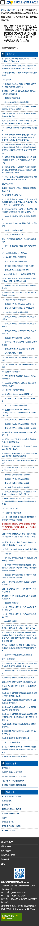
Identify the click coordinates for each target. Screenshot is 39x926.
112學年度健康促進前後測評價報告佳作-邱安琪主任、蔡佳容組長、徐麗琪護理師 (19, 493)
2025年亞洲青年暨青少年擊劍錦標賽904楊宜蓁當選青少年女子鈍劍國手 (19, 518)
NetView (31, 909)
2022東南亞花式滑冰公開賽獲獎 (14, 257)
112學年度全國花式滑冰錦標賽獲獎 (15, 420)
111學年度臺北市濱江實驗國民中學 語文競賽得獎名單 (19, 318)
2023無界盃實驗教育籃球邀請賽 (14, 300)
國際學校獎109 (7, 184)
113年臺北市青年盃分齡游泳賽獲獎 (15, 479)
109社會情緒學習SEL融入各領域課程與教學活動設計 (19, 74)
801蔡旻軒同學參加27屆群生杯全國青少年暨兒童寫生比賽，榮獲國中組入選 (19, 280)
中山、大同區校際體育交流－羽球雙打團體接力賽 (19, 240)
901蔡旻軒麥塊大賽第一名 (12, 372)
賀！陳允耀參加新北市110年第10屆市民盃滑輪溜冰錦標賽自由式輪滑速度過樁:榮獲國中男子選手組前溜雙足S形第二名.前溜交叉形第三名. (19, 149)
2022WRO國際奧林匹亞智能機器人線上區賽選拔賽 (19, 224)
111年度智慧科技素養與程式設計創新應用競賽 (19, 217)
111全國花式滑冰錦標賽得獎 (13, 230)
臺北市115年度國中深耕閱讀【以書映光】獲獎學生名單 (19, 732)
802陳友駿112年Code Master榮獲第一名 (17, 394)
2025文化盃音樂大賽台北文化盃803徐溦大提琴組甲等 (19, 615)
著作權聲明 (6, 851)
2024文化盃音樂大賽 (10, 509)
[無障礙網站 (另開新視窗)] (19, 917)
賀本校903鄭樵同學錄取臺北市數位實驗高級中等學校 (19, 725)
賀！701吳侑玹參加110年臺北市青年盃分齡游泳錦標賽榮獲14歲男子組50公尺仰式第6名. (19, 210)
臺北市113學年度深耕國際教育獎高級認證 (18, 678)
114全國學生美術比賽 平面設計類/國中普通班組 (19, 672)
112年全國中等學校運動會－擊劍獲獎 (16, 338)
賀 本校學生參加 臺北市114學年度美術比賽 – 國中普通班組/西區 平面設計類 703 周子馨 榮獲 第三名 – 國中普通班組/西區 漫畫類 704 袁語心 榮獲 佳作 (19, 636)
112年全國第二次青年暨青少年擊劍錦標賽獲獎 (19, 399)
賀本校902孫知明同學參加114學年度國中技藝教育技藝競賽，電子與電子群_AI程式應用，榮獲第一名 (19, 717)
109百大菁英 (6, 80)
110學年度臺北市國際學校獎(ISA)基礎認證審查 (19, 247)
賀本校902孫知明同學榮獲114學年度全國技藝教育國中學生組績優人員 (19, 694)
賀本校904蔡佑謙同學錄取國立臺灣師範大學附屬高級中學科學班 (19, 701)
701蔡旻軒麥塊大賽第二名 (12, 195)
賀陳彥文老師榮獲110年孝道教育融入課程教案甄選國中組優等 (19, 115)
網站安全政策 (7, 842)
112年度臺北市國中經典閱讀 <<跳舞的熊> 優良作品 (19, 286)
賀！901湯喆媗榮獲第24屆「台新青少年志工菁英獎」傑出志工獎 (19, 469)
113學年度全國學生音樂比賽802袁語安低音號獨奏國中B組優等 (19, 559)
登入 (3, 863)
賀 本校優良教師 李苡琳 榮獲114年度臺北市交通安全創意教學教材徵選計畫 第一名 (19, 665)
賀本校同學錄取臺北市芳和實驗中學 (15, 738)
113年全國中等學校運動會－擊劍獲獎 (16, 475)
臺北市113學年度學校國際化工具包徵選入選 (19, 682)
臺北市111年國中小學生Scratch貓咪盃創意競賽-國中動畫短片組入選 (19, 294)
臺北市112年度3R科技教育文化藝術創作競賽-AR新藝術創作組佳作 (19, 447)
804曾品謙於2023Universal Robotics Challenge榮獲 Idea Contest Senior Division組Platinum (19, 412)
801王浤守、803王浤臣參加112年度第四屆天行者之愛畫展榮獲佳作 (19, 440)
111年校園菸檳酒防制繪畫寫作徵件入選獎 (18, 266)
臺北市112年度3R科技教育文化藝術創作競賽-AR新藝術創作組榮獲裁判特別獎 (19, 454)
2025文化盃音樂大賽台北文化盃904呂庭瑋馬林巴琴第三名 (19, 608)
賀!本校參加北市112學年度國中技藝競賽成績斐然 (19, 461)
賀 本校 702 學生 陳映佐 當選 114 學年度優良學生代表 (19, 687)
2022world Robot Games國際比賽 (14, 253)
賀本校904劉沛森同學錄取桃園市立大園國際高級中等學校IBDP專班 (19, 708)
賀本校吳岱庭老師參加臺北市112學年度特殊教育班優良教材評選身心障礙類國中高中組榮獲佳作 (19, 501)
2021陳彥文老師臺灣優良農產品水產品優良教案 (19, 129)
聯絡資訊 (5, 859)
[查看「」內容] (19, 539)
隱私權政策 (6, 846)
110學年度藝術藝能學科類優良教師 (15, 102)
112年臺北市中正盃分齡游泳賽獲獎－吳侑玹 (19, 428)
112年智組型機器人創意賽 (12, 353)
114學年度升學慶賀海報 (11, 742)
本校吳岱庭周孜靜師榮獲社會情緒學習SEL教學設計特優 (19, 189)
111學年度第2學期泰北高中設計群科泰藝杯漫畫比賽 (19, 343)
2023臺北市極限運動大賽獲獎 (13, 390)
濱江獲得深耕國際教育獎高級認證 (15, 756)
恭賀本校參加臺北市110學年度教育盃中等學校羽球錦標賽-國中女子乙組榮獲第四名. (19, 122)
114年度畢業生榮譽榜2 (10, 621)
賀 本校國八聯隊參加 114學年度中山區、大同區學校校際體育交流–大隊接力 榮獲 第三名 (19, 627)
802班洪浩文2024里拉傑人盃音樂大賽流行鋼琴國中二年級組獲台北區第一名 (19, 543)
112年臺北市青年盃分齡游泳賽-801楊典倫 (18, 304)
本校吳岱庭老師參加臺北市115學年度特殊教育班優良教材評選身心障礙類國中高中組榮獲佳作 (19, 749)
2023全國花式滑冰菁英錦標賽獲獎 (15, 312)
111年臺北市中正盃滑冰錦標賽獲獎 (15, 270)
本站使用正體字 (8, 855)
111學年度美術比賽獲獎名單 (13, 235)
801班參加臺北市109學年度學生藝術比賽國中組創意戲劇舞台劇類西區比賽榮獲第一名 (19, 67)
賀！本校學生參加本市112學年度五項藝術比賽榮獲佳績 (19, 377)
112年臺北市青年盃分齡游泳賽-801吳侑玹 (18, 308)
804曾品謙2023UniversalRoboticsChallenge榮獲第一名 (19, 433)
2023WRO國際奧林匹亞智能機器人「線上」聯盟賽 (19, 358)
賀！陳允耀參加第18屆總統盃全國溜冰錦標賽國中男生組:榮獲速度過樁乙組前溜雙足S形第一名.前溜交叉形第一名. (19, 170)
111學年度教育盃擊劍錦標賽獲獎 (14, 262)
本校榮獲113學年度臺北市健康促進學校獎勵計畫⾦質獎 (19, 597)
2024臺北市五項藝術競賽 (11, 513)
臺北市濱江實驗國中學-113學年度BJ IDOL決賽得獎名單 (19, 590)
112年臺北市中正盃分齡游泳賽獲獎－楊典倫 (19, 424)
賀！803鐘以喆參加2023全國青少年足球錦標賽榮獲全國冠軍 (19, 384)
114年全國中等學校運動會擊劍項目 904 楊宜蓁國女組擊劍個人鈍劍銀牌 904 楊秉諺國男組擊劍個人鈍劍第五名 (19, 568)
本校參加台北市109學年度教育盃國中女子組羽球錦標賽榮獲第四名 (19, 60)
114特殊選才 (6, 554)
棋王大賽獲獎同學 (8, 659)
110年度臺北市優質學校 (11, 98)
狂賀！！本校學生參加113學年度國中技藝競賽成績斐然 (19, 583)
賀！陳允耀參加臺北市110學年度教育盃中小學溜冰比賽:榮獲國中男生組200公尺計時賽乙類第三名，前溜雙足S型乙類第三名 (19, 137)
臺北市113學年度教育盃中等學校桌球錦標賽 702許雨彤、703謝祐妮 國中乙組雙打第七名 (19, 535)
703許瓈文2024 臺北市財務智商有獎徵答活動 (19, 549)
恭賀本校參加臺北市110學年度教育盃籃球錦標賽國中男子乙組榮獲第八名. (19, 108)
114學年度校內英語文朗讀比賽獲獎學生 (17, 655)
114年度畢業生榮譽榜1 (10, 603)
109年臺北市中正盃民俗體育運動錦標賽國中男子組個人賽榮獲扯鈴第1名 (19, 85)
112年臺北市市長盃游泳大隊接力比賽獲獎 (18, 349)
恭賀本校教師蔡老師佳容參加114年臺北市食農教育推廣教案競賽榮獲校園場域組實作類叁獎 (19, 648)
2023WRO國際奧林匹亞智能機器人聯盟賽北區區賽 (19, 366)
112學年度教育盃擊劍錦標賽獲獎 (14, 405)
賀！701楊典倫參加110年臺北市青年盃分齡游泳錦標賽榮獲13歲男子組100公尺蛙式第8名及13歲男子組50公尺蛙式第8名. (19, 202)
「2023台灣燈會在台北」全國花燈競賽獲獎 (18, 274)
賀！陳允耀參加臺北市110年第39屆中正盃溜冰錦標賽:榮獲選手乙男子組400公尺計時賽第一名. (19, 160)
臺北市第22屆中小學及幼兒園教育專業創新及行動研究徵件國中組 (19, 92)
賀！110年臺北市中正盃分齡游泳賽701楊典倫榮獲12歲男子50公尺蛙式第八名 (19, 178)
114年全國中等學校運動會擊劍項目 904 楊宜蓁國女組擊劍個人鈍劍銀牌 (19, 576)
